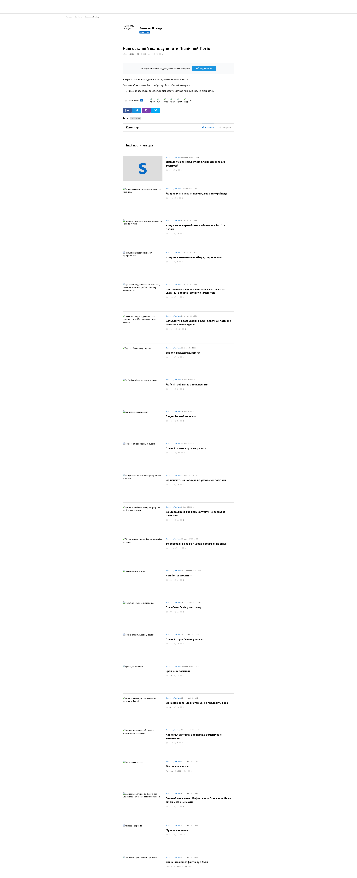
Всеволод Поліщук (92, 17)
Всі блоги (78, 17)
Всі (191, 100)
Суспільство (135, 118)
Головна (69, 17)
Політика (169, 771)
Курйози (169, 866)
